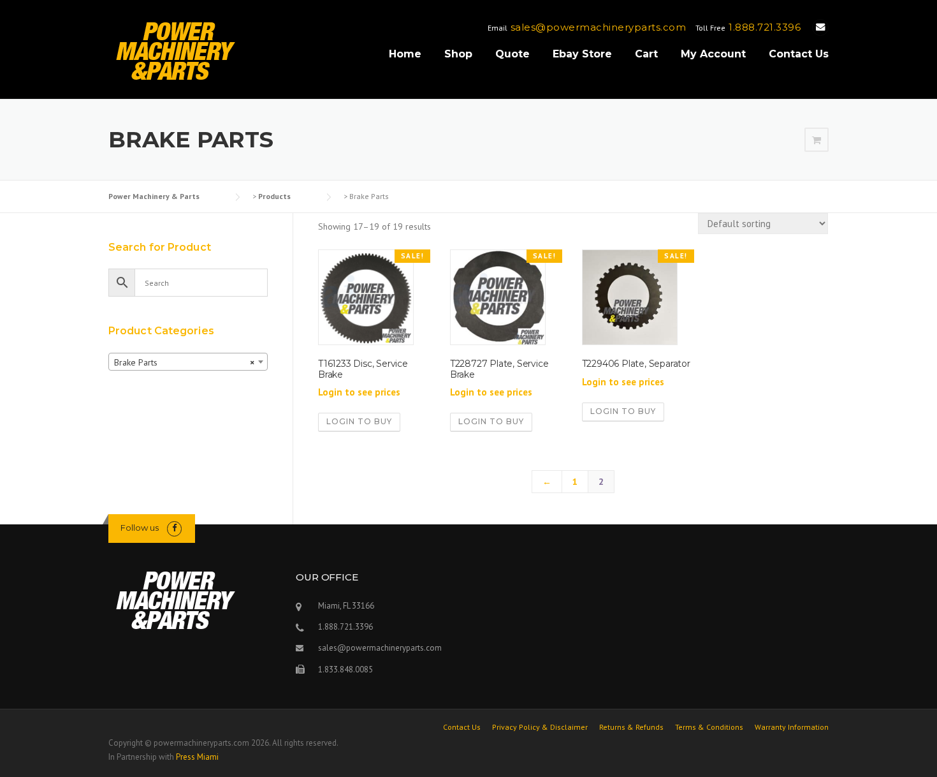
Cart (646, 54)
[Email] (820, 27)
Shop (458, 54)
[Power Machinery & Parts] (175, 50)
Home (405, 54)
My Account (713, 54)
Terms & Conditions (709, 727)
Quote (512, 54)
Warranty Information (792, 727)
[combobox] (188, 362)
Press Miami (197, 756)
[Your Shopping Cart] (816, 140)
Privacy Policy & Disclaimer (540, 727)
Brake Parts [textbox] (184, 362)
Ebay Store (582, 54)
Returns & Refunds (631, 727)
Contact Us (799, 54)
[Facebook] (174, 527)
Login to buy (359, 421)
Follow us (139, 527)
